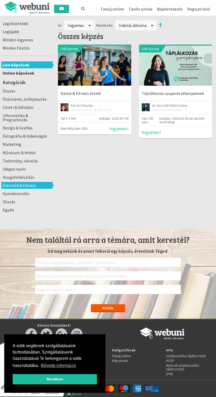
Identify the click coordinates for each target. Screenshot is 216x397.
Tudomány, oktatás (20, 160)
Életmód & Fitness (19, 185)
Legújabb (11, 31)
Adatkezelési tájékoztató (186, 356)
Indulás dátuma (133, 25)
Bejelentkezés (170, 9)
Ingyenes (76, 25)
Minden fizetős (16, 48)
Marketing (12, 144)
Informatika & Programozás (15, 117)
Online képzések (18, 73)
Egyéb (8, 209)
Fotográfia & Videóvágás (25, 136)
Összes (9, 91)
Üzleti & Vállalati (18, 107)
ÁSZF (170, 360)
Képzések (120, 360)
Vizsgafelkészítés (18, 177)
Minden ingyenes (18, 39)
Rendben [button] (55, 379)
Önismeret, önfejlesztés (25, 99)
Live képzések (16, 64)
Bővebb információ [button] (58, 365)
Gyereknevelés (16, 193)
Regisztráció (198, 9)
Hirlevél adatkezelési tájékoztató (182, 367)
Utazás (9, 201)
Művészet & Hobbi (19, 152)
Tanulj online (112, 9)
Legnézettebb (15, 23)
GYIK (169, 373)
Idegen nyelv (14, 169)
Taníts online (141, 9)
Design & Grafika (17, 127)
